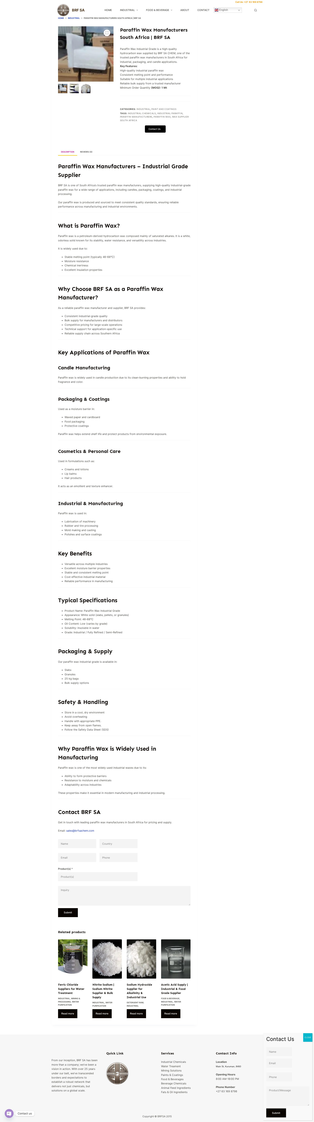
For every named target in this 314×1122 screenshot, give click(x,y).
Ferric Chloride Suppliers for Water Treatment (71, 989)
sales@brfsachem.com (80, 830)
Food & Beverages (172, 1079)
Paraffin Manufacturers (136, 116)
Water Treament (171, 1066)
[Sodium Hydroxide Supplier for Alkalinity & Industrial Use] (141, 959)
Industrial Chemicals (142, 113)
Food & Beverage (170, 998)
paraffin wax (162, 116)
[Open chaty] (9, 1113)
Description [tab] (67, 152)
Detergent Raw (135, 1002)
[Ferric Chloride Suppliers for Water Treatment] (72, 959)
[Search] (255, 10)
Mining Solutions (171, 1070)
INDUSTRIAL (127, 10)
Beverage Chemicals (173, 1083)
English (223, 10)
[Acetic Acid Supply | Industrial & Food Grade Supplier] (176, 959)
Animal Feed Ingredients (176, 1087)
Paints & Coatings (172, 1075)
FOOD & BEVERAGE (157, 10)
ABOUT (184, 10)
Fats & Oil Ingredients (174, 1092)
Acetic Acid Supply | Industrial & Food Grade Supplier (174, 989)
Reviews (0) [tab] (86, 152)
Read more (67, 1013)
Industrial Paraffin (170, 113)
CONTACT (203, 10)
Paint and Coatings (163, 109)
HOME (108, 10)
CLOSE (308, 1037)
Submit (68, 912)
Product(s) (65, 868)
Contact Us (154, 129)
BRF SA (78, 10)
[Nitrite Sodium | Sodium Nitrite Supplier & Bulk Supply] (107, 959)
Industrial (143, 109)
